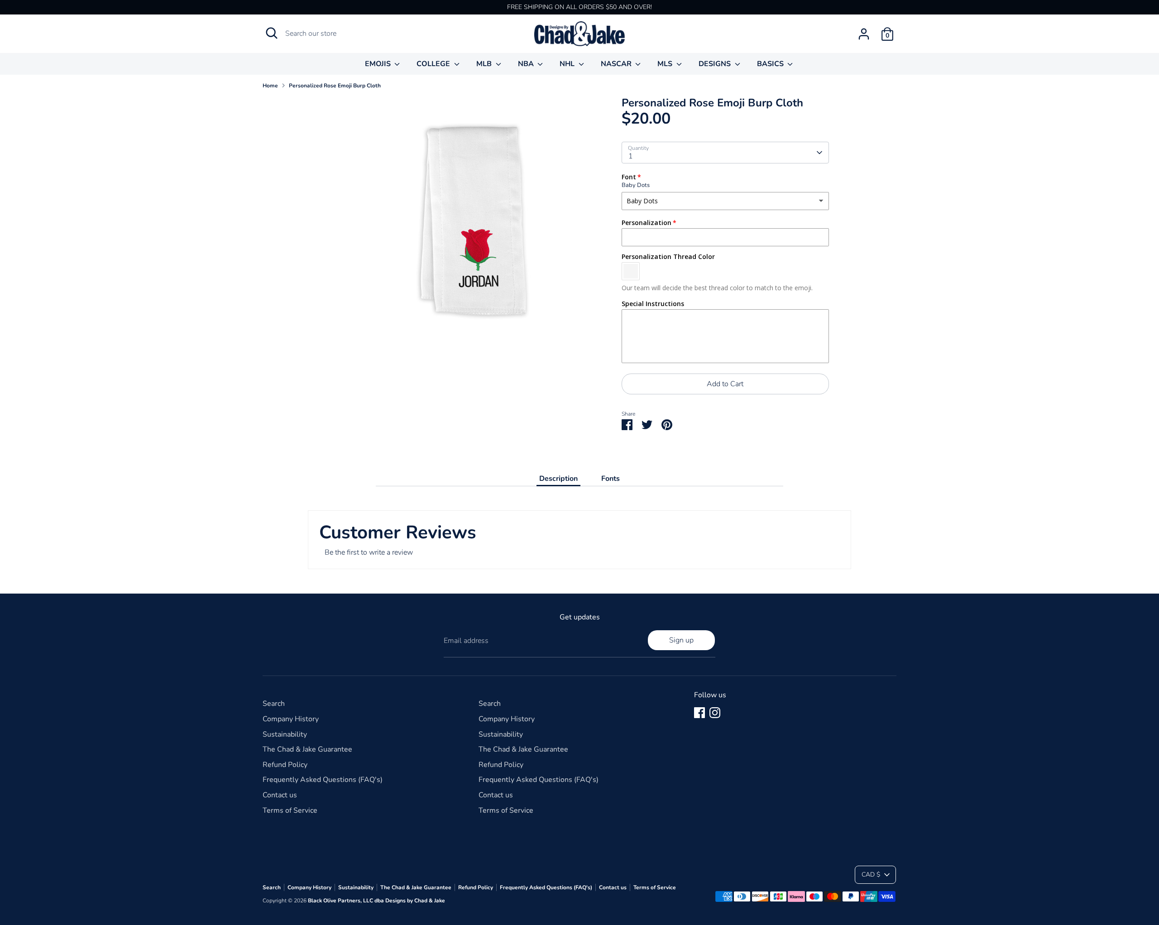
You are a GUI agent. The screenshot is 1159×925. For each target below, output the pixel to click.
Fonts (610, 479)
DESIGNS (716, 64)
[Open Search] (272, 33)
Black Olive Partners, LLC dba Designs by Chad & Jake (376, 900)
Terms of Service (290, 810)
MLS (665, 64)
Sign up (681, 640)
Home (270, 85)
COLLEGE (434, 64)
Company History (291, 719)
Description (558, 479)
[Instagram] (714, 712)
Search (274, 704)
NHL (568, 64)
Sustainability (285, 734)
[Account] (864, 34)
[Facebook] (699, 712)
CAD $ (871, 874)
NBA (527, 64)
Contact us (280, 795)
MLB (484, 64)
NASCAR (617, 64)
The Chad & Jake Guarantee (307, 749)
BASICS (771, 64)
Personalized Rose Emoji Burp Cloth (335, 85)
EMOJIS (379, 64)
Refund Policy (285, 765)
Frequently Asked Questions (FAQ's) (323, 780)
